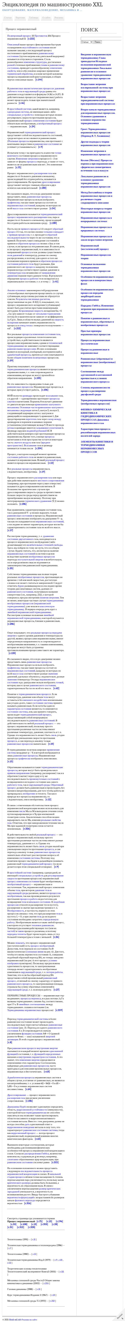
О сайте (46, 17)
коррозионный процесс (23, 1133)
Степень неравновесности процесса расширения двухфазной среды (95, 391)
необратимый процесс (50, 123)
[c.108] (24, 1224)
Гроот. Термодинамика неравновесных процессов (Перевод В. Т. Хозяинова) (95, 132)
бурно (21, 585)
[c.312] (20, 1227)
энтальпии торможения (48, 313)
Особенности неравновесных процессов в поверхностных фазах (97, 280)
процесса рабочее (29, 278)
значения (53, 673)
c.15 (38, 1289)
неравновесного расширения (31, 217)
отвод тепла (25, 325)
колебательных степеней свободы (44, 544)
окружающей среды (34, 91)
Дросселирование (16, 1095)
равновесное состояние (46, 144)
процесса (32, 161)
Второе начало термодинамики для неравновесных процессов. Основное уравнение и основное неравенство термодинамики (98, 116)
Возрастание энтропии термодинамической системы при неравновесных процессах (98, 100)
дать (27, 1124)
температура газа (16, 272)
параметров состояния (19, 708)
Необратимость (15, 910)
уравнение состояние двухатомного (30, 538)
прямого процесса (30, 228)
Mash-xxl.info (15, 1320)
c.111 (62, 1271)
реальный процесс (55, 460)
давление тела (42, 890)
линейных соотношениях (32, 1004)
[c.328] (31, 1227)
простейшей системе (20, 108)
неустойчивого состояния (35, 47)
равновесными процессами (21, 348)
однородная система (18, 111)
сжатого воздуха (22, 442)
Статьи (8, 17)
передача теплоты (16, 934)
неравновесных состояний (21, 205)
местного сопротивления (51, 480)
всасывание (52, 395)
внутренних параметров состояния (37, 1057)
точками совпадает (53, 231)
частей (10, 931)
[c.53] (13, 1224)
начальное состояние (39, 901)
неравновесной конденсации (22, 1174)
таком (21, 931)
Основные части (28, 407)
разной (11, 65)
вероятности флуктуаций (20, 1197)
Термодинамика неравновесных (24, 1010)
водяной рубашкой (37, 430)
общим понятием (23, 357)
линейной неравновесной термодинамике (29, 612)
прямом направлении (18, 773)
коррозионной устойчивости (32, 1109)
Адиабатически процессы (21, 1077)
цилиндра (27, 395)
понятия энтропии (49, 597)
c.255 (46, 1283)
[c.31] (10, 1227)
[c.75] (40, 1221)
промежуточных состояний (43, 779)
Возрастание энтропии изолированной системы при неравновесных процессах (97, 87)
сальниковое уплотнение (49, 427)
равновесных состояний (42, 720)
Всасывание (30, 445)
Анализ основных (16, 290)
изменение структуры (35, 62)
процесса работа (29, 899)
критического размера (19, 1182)
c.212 (52, 1300)
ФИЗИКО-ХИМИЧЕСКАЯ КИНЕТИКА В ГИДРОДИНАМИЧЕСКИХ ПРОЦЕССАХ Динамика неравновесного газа (96, 416)
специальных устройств (20, 114)
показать (20, 942)
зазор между (54, 419)
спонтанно (13, 1159)
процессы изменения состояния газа (41, 334)
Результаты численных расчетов (33, 299)
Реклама (59, 17)
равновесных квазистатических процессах (31, 88)
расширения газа (43, 173)
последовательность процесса (36, 1171)
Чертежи (20, 17)
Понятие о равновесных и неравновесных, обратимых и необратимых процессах (97, 322)
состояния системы (29, 858)
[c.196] (59, 1221)
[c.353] (44, 1224)
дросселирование (51, 182)
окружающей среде (31, 972)
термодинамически (36, 1112)
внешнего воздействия (35, 700)
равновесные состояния (19, 515)
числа (22, 811)
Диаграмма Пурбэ (16, 1106)
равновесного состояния (20, 591)
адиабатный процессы (19, 354)
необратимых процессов (42, 556)
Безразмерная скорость (31, 310)
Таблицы (33, 17)
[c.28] (55, 1224)
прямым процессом (19, 234)
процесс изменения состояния (40, 120)
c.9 (56, 1259)
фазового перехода (25, 1200)
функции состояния (32, 1033)
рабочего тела (14, 784)
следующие (25, 410)
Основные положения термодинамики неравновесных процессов (95, 267)
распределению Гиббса (37, 1153)
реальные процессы (22, 468)
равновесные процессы (39, 196)
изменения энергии (30, 1059)
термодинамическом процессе (35, 694)
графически (13, 202)
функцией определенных (47, 1054)
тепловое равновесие (43, 925)
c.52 (9, 1262)
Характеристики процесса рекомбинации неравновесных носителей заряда (98, 432)
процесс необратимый (42, 945)
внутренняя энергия (47, 1048)
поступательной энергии (30, 559)
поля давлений (14, 255)
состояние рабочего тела (20, 457)
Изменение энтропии (27, 158)
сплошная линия (34, 951)
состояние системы (42, 702)
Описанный (13, 44)
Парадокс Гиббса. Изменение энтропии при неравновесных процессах (97, 309)
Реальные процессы (18, 141)
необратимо (29, 793)
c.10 (60, 1259)
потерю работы (54, 972)
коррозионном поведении (20, 1127)
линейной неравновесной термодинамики (30, 617)
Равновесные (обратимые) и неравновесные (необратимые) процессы (98, 362)
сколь (54, 735)
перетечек (31, 419)
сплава (43, 65)
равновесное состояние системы (40, 1130)
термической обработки (20, 73)
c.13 (53, 1295)
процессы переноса (31, 998)
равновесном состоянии (20, 1162)
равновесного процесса (19, 983)
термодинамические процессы (23, 369)
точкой (59, 682)
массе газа (18, 208)
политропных (40, 357)
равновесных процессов (20, 386)
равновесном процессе (24, 1048)
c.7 (10, 1248)
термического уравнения (38, 501)
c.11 (33, 1239)
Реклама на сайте (29, 1320)
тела (20, 91)
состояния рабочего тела (20, 264)
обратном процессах (29, 243)
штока (10, 427)
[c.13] (49, 1221)
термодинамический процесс (40, 132)
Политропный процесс (19, 35)
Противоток (41, 35)
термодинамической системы (32, 1018)
